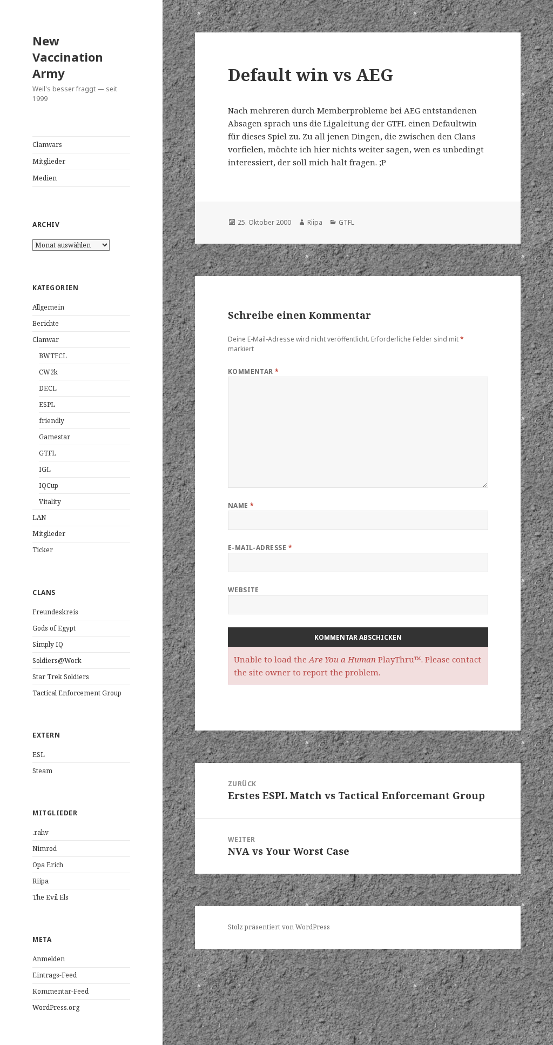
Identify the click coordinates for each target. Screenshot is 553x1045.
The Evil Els (50, 897)
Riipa (40, 881)
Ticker (42, 549)
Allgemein (48, 307)
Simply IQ (47, 644)
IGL (45, 469)
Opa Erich (47, 864)
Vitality (50, 501)
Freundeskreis (55, 612)
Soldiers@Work (57, 660)
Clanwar (45, 339)
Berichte (45, 323)
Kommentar (253, 371)
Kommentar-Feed (60, 991)
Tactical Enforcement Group (77, 693)
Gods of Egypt (54, 628)
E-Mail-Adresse (260, 547)
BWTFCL (53, 355)
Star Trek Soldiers (60, 676)
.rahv (40, 832)
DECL (48, 388)
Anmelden (48, 958)
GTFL (47, 453)
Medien (44, 178)
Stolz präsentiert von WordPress (279, 927)
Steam (42, 770)
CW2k (48, 372)
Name (241, 505)
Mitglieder (48, 161)
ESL (38, 754)
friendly (51, 420)
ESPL (47, 404)
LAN (39, 517)
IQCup (48, 485)
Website (243, 589)
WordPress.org (55, 1007)
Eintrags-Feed (54, 975)
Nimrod (44, 848)
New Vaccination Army (67, 56)
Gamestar (54, 436)
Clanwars (47, 144)
